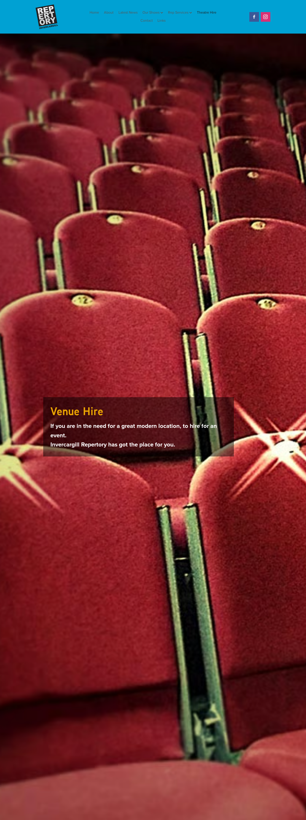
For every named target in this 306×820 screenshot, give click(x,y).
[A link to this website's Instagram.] (265, 17)
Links (161, 20)
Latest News (128, 12)
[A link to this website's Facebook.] (254, 17)
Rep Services (178, 12)
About (109, 12)
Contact (146, 20)
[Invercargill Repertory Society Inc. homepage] (59, 16)
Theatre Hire (206, 12)
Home (94, 12)
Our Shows (151, 12)
